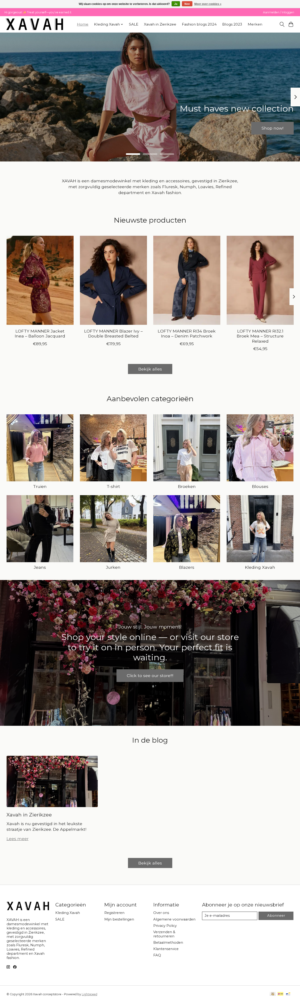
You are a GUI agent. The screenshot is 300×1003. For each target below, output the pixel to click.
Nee (187, 4)
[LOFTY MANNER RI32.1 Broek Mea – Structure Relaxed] (260, 280)
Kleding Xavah (260, 567)
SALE (133, 24)
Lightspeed (89, 994)
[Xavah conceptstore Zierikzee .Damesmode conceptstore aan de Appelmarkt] (34, 24)
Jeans (40, 567)
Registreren (114, 913)
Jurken (113, 567)
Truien (40, 486)
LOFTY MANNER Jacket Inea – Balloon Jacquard (40, 334)
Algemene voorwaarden (174, 919)
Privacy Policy (165, 926)
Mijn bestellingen (119, 919)
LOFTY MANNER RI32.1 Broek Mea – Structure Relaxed (260, 336)
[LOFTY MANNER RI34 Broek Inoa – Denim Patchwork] (186, 280)
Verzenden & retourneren (164, 934)
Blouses (260, 486)
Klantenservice (166, 949)
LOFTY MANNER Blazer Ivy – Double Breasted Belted (113, 334)
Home (82, 24)
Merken (255, 24)
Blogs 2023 (232, 24)
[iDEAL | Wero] (280, 994)
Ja (175, 4)
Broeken (187, 486)
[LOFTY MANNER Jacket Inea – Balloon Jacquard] (40, 280)
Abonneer (276, 915)
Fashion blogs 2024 (199, 24)
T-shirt (113, 486)
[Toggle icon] (281, 24)
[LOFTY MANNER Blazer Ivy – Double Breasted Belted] (113, 280)
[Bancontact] (288, 994)
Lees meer (18, 838)
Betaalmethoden (168, 942)
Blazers (186, 567)
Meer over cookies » (207, 4)
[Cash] (273, 994)
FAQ (157, 955)
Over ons (161, 913)
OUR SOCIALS (150, 128)
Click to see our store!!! (150, 675)
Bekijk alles (150, 369)
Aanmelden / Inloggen (278, 12)
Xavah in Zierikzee (160, 24)
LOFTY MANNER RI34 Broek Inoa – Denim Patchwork (187, 334)
